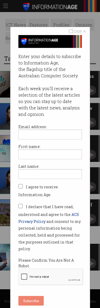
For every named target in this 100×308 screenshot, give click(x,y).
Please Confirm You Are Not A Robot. (46, 263)
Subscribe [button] (31, 300)
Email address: (32, 126)
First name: (29, 146)
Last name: (28, 166)
